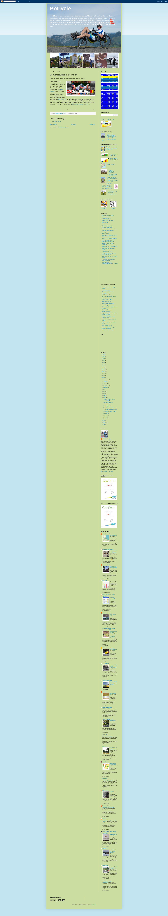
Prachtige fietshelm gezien (109, 411)
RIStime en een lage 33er (107, 736)
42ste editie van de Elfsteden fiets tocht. (113, 567)
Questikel (104, 761)
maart (104, 397)
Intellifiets (104, 692)
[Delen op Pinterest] (76, 113)
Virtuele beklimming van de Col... (112, 191)
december (105, 379)
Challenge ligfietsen (106, 251)
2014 (103, 375)
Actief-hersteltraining (107, 295)
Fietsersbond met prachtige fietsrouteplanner (108, 260)
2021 (103, 360)
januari (105, 418)
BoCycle (60, 8)
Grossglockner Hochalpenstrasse (114, 160)
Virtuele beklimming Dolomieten (111, 171)
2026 (103, 354)
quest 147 (104, 734)
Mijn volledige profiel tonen (107, 471)
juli (104, 389)
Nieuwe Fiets (112, 720)
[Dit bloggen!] (71, 113)
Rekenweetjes (105, 305)
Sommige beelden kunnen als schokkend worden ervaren (110, 408)
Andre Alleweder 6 (107, 680)
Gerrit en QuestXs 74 (107, 719)
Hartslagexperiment (106, 301)
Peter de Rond (106, 565)
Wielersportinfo (105, 233)
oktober (105, 383)
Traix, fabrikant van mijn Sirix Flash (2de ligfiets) (109, 253)
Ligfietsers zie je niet (107, 325)
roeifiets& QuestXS (107, 613)
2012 (103, 420)
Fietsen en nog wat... (107, 707)
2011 (103, 422)
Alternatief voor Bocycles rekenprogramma (108, 216)
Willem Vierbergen (107, 881)
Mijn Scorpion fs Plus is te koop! (109, 708)
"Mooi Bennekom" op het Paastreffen (109, 400)
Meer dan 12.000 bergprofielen (109, 238)
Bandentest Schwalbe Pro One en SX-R (113, 599)
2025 (103, 356)
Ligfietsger (105, 865)
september (106, 385)
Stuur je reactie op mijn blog (107, 119)
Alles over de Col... (111, 194)
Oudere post (92, 124)
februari (105, 416)
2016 (103, 371)
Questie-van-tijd (106, 534)
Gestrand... (112, 791)
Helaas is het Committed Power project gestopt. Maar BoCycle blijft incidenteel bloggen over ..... (109, 137)
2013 (103, 377)
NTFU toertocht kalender (108, 220)
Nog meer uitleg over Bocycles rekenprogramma (109, 313)
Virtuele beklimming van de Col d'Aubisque (112, 178)
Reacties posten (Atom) (62, 127)
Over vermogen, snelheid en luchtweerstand (108, 316)
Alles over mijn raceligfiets (108, 330)
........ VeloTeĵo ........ (106, 663)
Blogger (94, 904)
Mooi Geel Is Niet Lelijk (108, 648)
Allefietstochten (105, 224)
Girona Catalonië (111, 164)
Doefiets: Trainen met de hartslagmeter (108, 231)
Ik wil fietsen (106, 413)
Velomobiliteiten (106, 805)
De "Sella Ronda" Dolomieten (113, 175)
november (105, 381)
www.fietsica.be (62, 99)
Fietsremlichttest (106, 290)
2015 (103, 373)
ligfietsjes (104, 778)
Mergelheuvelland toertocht (114, 155)
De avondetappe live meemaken (108, 403)
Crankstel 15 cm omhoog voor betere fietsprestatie (109, 327)
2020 (103, 362)
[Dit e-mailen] (69, 113)
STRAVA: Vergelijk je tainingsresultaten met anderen (109, 228)
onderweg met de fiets (107, 549)
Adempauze (105, 882)
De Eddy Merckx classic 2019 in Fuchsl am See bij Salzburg (111, 148)
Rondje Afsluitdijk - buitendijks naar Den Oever (113, 683)
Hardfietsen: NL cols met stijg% (109, 246)
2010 (103, 424)
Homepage (73, 124)
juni (104, 391)
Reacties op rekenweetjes (108, 303)
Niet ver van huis (113, 535)
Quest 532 (105, 790)
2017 (103, 369)
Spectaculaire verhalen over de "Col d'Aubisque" (112, 182)
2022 (103, 358)
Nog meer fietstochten (107, 225)
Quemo (104, 818)
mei (104, 393)
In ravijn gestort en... (108, 406)
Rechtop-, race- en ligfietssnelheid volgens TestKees (110, 263)
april (104, 395)
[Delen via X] (73, 113)
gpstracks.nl (105, 222)
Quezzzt (104, 746)
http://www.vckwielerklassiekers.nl (81, 104)
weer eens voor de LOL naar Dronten (113, 851)
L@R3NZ (104, 848)
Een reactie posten (56, 121)
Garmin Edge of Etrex (107, 299)
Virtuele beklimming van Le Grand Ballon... (107, 186)
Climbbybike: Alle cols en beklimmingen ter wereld (108, 241)
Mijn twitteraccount (106, 218)
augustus (105, 387)
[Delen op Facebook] (74, 113)
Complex (104, 208)
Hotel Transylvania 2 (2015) (108, 780)
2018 (103, 367)
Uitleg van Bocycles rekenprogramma (106, 310)
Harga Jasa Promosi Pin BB (108, 807)
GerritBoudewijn (106, 439)
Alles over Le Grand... (107, 188)
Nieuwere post (53, 124)
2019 (103, 365)
